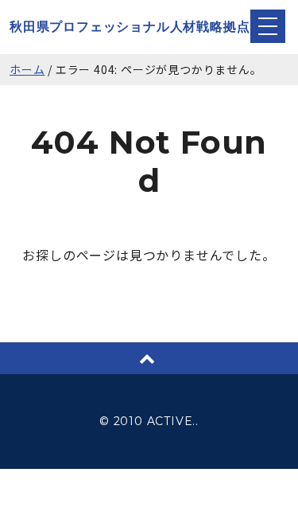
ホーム (27, 69)
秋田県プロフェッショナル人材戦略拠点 (130, 26)
